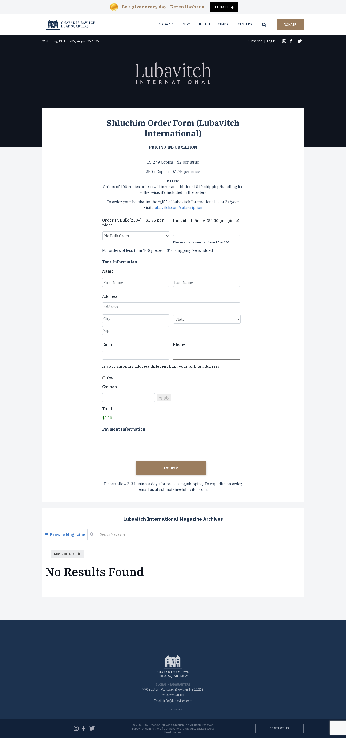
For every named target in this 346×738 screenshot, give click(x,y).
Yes (109, 377)
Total (107, 408)
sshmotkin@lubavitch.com (183, 489)
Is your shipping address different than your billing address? (161, 366)
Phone (179, 344)
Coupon (109, 386)
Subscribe (255, 41)
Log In (271, 41)
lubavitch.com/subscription (177, 207)
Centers (245, 24)
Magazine (167, 24)
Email (107, 344)
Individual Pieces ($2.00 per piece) (206, 220)
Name (108, 271)
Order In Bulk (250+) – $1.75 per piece (133, 222)
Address (110, 296)
